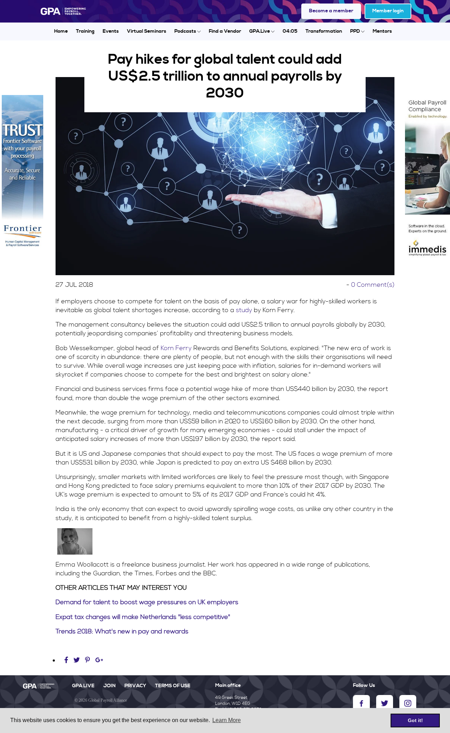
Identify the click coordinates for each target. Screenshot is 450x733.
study (244, 310)
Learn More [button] (226, 720)
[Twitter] (77, 660)
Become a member (331, 11)
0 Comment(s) (372, 285)
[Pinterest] (87, 660)
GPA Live (83, 686)
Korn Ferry (176, 348)
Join (109, 686)
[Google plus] (99, 660)
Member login (388, 11)
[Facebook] (67, 660)
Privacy (135, 686)
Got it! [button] (415, 720)
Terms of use (173, 686)
